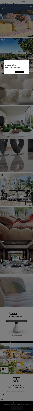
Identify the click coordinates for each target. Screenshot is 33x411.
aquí (16, 69)
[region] (16, 67)
